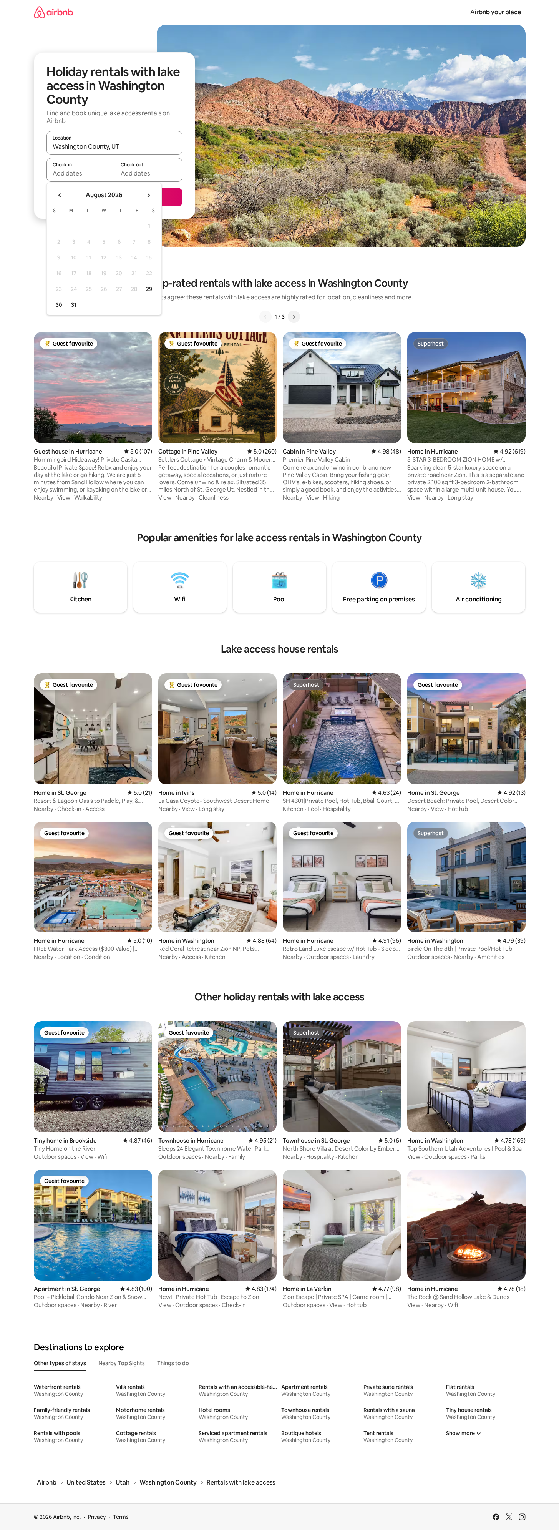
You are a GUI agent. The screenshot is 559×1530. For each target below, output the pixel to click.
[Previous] (265, 317)
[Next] (294, 317)
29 (149, 289)
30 (59, 304)
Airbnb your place (495, 12)
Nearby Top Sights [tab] (121, 1363)
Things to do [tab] (173, 1363)
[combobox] (114, 146)
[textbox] (80, 173)
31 (73, 304)
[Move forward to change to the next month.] (148, 195)
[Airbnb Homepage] (53, 12)
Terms (121, 1516)
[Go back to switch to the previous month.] (60, 195)
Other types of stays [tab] (60, 1363)
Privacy (97, 1516)
